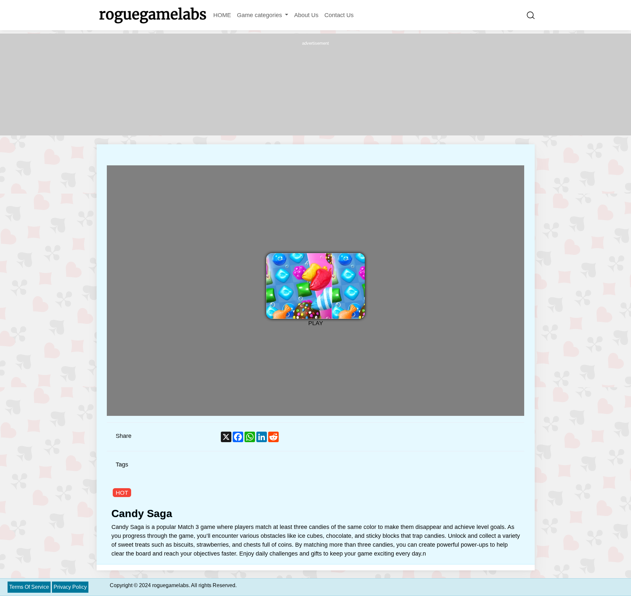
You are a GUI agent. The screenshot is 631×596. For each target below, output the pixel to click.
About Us (306, 15)
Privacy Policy (70, 587)
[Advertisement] (315, 88)
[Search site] (531, 15)
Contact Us (339, 15)
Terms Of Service (29, 587)
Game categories (260, 15)
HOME (222, 15)
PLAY (315, 323)
